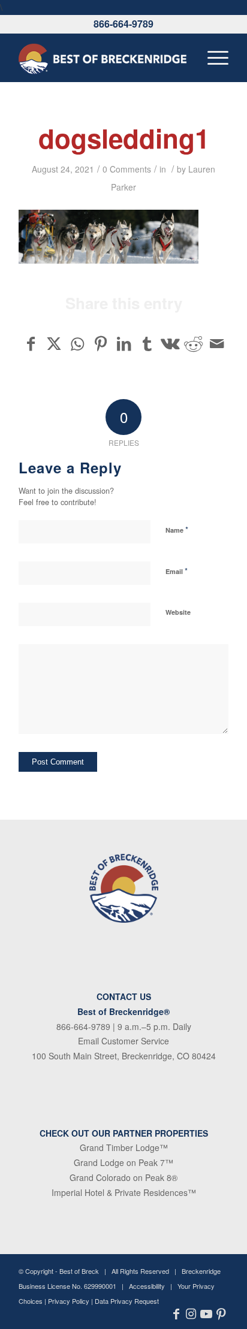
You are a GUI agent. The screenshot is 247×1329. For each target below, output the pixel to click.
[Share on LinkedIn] (124, 343)
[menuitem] (211, 57)
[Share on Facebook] (31, 343)
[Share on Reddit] (193, 343)
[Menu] (211, 57)
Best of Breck (79, 1271)
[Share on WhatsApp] (77, 343)
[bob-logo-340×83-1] (102, 57)
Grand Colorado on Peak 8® (123, 1177)
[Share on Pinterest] (100, 343)
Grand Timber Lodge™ (124, 1147)
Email (176, 570)
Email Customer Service (123, 1041)
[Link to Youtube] (205, 1314)
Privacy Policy (68, 1301)
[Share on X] (54, 343)
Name (176, 529)
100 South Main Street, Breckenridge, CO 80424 (124, 1056)
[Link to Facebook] (175, 1314)
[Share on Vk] (170, 343)
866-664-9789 (123, 24)
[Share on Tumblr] (146, 343)
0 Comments (127, 169)
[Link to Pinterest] (220, 1314)
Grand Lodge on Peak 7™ (123, 1162)
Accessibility (147, 1286)
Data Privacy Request (127, 1301)
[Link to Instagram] (190, 1314)
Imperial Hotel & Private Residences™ (124, 1192)
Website (178, 612)
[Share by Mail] (216, 343)
